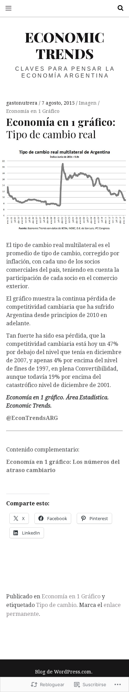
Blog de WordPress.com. (64, 672)
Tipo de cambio (56, 605)
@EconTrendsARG (32, 418)
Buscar (118, 8)
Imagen (88, 103)
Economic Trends (64, 45)
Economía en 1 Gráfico (33, 111)
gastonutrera (22, 103)
